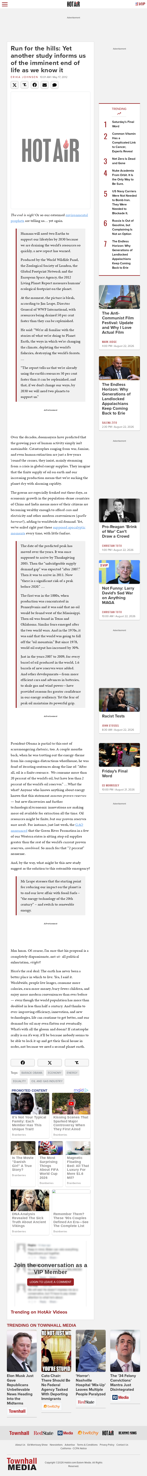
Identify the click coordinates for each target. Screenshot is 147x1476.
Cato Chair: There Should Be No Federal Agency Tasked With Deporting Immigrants (55, 1387)
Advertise (70, 1444)
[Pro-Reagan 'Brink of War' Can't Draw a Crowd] (119, 510)
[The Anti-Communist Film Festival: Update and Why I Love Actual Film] (119, 297)
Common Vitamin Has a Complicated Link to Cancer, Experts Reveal (124, 142)
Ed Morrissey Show (37, 1444)
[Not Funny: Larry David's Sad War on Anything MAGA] (119, 572)
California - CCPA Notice (73, 1448)
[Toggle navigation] (5, 4)
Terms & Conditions (87, 1444)
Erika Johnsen (24, 77)
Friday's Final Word (115, 773)
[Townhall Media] (22, 1463)
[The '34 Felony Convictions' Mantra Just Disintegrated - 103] (125, 1351)
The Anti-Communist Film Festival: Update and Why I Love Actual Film (118, 323)
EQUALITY (19, 1081)
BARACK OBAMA (31, 1072)
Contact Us (122, 1444)
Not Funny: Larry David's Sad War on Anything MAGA (118, 595)
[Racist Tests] (119, 700)
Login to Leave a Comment (50, 1282)
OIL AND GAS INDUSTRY (47, 1081)
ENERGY (72, 1072)
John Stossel (110, 725)
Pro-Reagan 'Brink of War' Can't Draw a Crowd (119, 531)
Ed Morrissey (110, 785)
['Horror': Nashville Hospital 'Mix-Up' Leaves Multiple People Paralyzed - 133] (91, 1351)
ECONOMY (54, 1072)
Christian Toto (112, 546)
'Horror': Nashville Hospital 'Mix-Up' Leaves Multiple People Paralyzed (91, 1385)
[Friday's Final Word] (119, 755)
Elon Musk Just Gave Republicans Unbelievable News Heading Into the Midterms (20, 1390)
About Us (20, 1444)
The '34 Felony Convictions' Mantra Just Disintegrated (123, 1383)
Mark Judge (109, 342)
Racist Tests (113, 716)
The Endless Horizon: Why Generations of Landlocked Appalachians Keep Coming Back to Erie (122, 254)
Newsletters (56, 1444)
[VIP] (140, 4)
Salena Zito (109, 422)
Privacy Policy (107, 1444)
